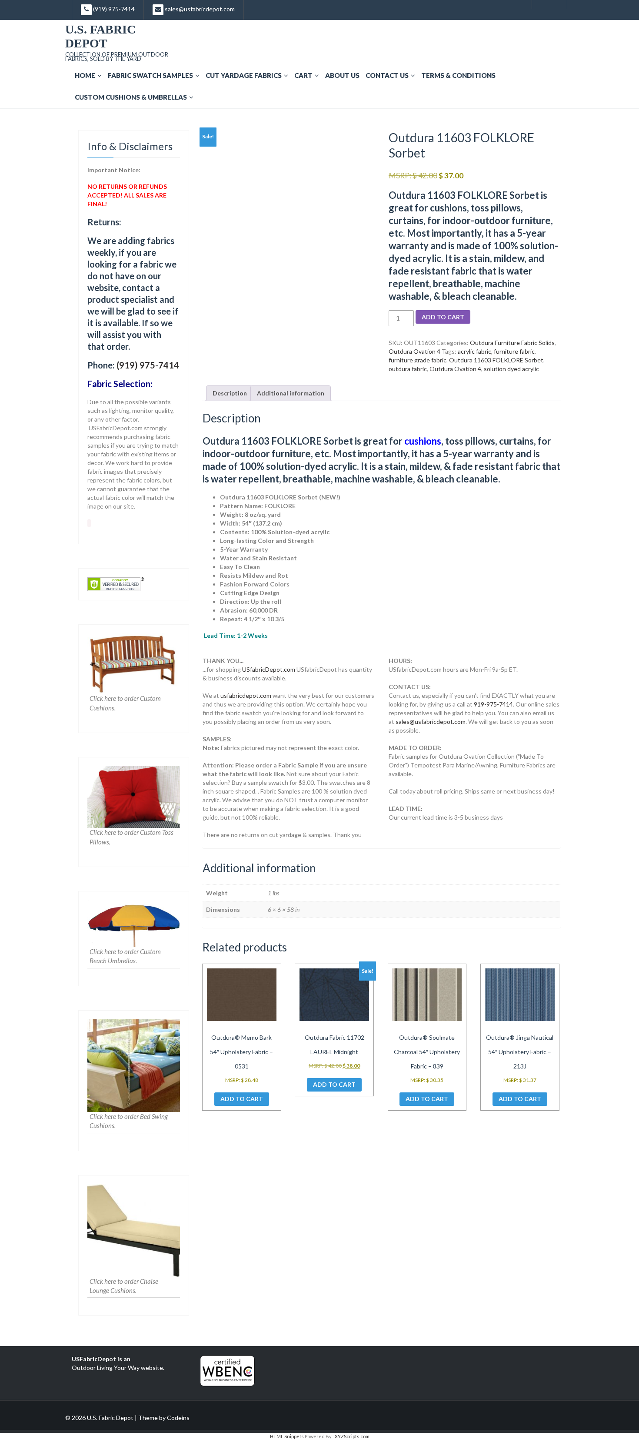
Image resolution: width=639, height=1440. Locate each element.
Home (85, 75)
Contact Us (387, 75)
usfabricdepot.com (245, 695)
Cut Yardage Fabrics (244, 75)
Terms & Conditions (458, 75)
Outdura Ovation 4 (414, 351)
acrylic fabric (474, 351)
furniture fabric (514, 351)
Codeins (178, 1417)
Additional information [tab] (290, 393)
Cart (303, 75)
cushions (422, 441)
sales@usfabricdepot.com (199, 9)
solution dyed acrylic (511, 368)
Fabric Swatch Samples (150, 75)
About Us (342, 75)
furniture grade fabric (417, 360)
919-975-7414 (493, 704)
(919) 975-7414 (113, 9)
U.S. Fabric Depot (100, 36)
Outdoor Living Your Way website (117, 1367)
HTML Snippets (287, 1436)
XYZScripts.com (352, 1436)
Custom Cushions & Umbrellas (131, 97)
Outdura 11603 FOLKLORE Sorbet (496, 360)
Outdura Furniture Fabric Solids (512, 342)
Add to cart (443, 317)
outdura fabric (408, 368)
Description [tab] (230, 393)
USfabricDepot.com (268, 669)
